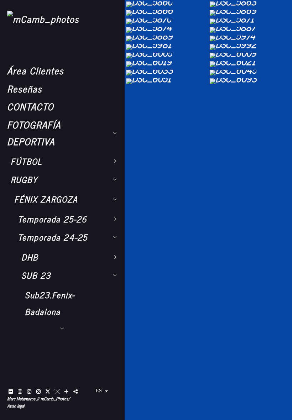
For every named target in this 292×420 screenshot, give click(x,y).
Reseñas (24, 88)
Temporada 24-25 (53, 237)
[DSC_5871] (250, 21)
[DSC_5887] (250, 30)
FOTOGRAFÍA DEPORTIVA (34, 133)
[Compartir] (75, 391)
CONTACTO (30, 106)
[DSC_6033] (166, 72)
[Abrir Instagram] (20, 391)
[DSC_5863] (250, 4)
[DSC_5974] (250, 38)
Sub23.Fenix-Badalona (50, 303)
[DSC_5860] (166, 4)
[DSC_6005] (166, 55)
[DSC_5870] (166, 21)
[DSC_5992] (250, 47)
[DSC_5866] (166, 13)
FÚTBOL (26, 161)
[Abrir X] (47, 391)
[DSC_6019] (166, 64)
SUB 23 (36, 275)
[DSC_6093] (250, 81)
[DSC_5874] (166, 30)
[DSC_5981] (166, 47)
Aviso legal (15, 405)
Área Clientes (35, 70)
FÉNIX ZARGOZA (46, 199)
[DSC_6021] (250, 64)
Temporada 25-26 (52, 219)
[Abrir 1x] (57, 391)
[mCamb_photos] (43, 18)
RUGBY (24, 179)
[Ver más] (66, 391)
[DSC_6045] (250, 72)
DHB (29, 257)
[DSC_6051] (166, 81)
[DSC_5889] (166, 38)
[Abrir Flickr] (10, 391)
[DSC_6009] (250, 55)
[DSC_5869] (250, 13)
